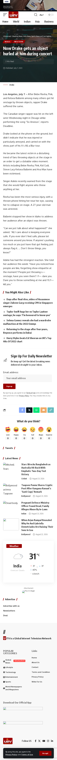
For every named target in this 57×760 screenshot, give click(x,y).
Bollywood (25, 496)
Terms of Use (27, 755)
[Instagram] (48, 741)
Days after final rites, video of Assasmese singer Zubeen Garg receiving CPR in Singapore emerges (28, 303)
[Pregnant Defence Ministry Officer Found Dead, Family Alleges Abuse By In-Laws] (11, 507)
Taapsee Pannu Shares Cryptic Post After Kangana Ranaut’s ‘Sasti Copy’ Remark (37, 488)
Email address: (11, 372)
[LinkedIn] (52, 741)
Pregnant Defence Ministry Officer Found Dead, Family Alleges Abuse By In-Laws (35, 506)
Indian (23, 513)
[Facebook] (35, 741)
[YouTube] (44, 741)
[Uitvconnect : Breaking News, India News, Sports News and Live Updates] (13, 14)
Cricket (24, 478)
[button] (45, 753)
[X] (39, 741)
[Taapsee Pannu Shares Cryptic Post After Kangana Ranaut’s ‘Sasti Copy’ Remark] (11, 489)
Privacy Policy (11, 755)
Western (18, 42)
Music (8, 42)
